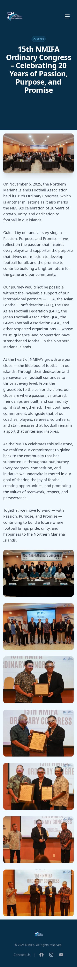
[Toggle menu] (67, 16)
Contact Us (22, 954)
